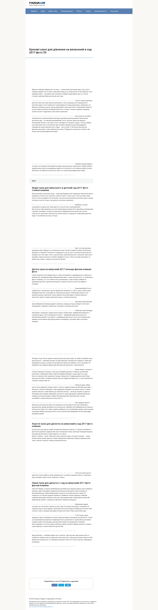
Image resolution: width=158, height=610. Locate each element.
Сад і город (114, 11)
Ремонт (79, 11)
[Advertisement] (79, 29)
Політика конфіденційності (44, 607)
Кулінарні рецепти (100, 11)
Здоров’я (34, 11)
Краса (43, 11)
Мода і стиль (53, 11)
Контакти (32, 607)
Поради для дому (67, 11)
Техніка (88, 11)
